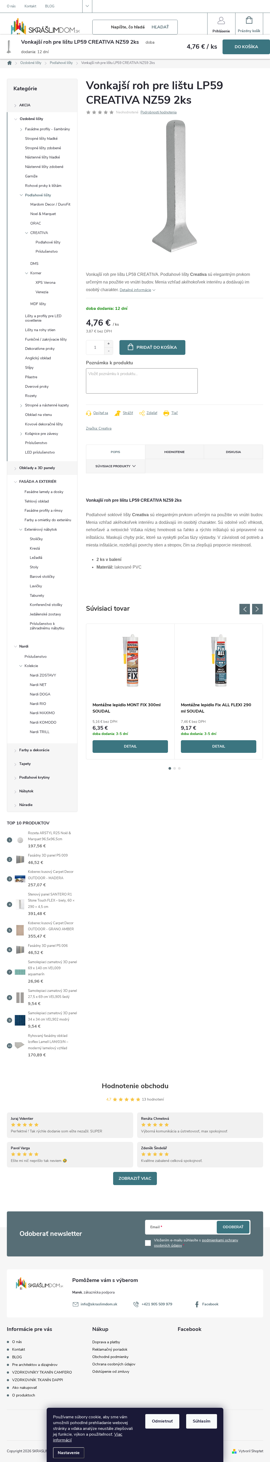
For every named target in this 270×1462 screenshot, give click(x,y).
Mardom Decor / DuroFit (50, 204)
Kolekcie (31, 665)
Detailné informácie (135, 289)
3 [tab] (179, 768)
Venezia (42, 292)
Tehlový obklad (37, 501)
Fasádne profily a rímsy (43, 510)
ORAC (35, 223)
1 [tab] (169, 768)
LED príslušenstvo (40, 452)
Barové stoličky (42, 576)
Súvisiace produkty (112, 466)
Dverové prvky (37, 386)
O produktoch (23, 1395)
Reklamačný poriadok (109, 1349)
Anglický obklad (38, 358)
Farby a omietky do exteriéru (48, 520)
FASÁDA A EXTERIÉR (37, 481)
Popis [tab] (115, 452)
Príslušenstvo (47, 251)
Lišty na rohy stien (40, 329)
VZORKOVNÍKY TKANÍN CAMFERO (42, 1372)
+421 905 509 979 (157, 1304)
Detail (130, 746)
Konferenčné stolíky (46, 604)
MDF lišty (38, 303)
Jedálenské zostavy (45, 614)
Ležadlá (36, 557)
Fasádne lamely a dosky (44, 491)
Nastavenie (69, 1453)
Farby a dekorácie (34, 750)
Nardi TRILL (40, 731)
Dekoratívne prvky (40, 348)
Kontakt (30, 6)
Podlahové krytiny (34, 777)
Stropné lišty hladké (41, 138)
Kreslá (35, 548)
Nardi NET (38, 684)
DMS (34, 263)
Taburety (37, 595)
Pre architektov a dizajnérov (34, 1364)
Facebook (210, 1304)
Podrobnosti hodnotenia (159, 112)
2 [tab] (174, 768)
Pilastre (31, 377)
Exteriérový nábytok (41, 529)
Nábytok (26, 791)
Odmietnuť (162, 1421)
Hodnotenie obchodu (135, 1086)
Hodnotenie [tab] (174, 452)
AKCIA (24, 105)
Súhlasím (201, 1421)
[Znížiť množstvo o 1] (108, 351)
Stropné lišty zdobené (43, 148)
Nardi (23, 646)
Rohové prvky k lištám (43, 185)
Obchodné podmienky (110, 1356)
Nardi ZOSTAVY (43, 675)
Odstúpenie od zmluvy (110, 1371)
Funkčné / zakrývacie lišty (46, 339)
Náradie (25, 804)
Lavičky (36, 586)
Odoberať (233, 1227)
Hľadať (160, 27)
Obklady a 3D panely (37, 467)
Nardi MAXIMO (42, 712)
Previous (244, 609)
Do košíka (246, 47)
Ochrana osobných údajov (113, 1364)
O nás (11, 6)
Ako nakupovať (24, 1387)
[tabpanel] (130, 691)
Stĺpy (29, 367)
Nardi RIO (38, 703)
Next (257, 609)
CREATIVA (39, 232)
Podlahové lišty (38, 195)
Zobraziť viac (135, 1178)
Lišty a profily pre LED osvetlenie (43, 318)
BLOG (49, 6)
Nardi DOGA (40, 694)
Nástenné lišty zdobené (44, 166)
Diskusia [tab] (233, 452)
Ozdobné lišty (31, 118)
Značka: (99, 428)
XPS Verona (45, 282)
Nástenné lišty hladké (42, 157)
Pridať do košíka (157, 347)
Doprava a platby (106, 1342)
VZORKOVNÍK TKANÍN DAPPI (37, 1380)
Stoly (34, 567)
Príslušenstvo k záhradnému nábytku (47, 626)
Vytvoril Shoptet (251, 1451)
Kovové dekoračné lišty (44, 424)
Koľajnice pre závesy (41, 433)
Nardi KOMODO (43, 722)
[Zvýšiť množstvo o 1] (108, 343)
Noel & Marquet (43, 213)
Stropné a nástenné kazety (47, 405)
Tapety (25, 763)
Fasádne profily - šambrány (47, 129)
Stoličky (36, 538)
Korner (35, 273)
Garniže (31, 176)
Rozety (31, 395)
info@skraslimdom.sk (99, 1304)
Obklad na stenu (38, 414)
